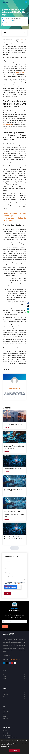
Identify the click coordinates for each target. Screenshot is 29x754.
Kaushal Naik (8, 20)
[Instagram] (15, 663)
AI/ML (18, 22)
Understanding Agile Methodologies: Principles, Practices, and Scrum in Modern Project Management (14, 446)
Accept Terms (14, 750)
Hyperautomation (7, 124)
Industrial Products (8, 25)
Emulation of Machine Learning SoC (12, 468)
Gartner (22, 39)
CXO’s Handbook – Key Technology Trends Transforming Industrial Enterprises (14, 216)
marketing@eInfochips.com (14, 659)
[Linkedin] (4, 663)
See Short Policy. (5, 746)
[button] (28, 303)
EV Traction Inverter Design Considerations (14, 424)
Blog (14, 20)
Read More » (7, 427)
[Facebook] (10, 663)
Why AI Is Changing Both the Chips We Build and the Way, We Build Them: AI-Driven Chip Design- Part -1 (13, 538)
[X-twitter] (7, 663)
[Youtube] (12, 663)
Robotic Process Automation (10, 22)
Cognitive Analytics (21, 72)
